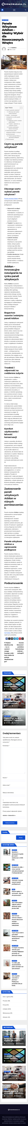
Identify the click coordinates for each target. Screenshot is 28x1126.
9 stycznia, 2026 (10, 1078)
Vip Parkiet (7, 632)
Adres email (6, 785)
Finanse (5, 1000)
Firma (13, 889)
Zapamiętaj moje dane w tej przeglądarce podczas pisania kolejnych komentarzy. (14, 805)
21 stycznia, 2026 (10, 1060)
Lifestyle (14, 900)
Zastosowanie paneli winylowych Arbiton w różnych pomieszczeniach (13, 132)
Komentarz (6, 745)
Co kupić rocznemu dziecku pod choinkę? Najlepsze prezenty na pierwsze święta (18, 951)
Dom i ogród (5, 20)
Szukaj (4, 832)
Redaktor (13, 47)
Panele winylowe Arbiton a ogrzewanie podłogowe (15, 136)
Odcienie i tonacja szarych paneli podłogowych (12, 703)
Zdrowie (5, 1017)
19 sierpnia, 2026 (10, 1043)
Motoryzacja (6, 1013)
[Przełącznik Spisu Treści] (20, 108)
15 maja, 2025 (9, 1095)
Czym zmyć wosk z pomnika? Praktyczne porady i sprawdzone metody (18, 936)
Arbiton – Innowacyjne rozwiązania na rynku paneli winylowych (13, 117)
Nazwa (5, 777)
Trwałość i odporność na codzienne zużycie (14, 124)
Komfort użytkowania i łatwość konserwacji (14, 128)
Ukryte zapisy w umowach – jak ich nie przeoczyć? (17, 893)
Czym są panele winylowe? (13, 110)
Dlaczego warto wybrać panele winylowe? (14, 112)
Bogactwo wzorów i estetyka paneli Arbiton (15, 121)
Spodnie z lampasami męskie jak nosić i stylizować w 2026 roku (17, 856)
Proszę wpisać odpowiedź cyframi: (12, 811)
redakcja (16, 706)
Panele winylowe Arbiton (11, 198)
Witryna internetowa (8, 792)
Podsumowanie (10, 139)
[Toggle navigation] (14, 10)
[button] (25, 10)
